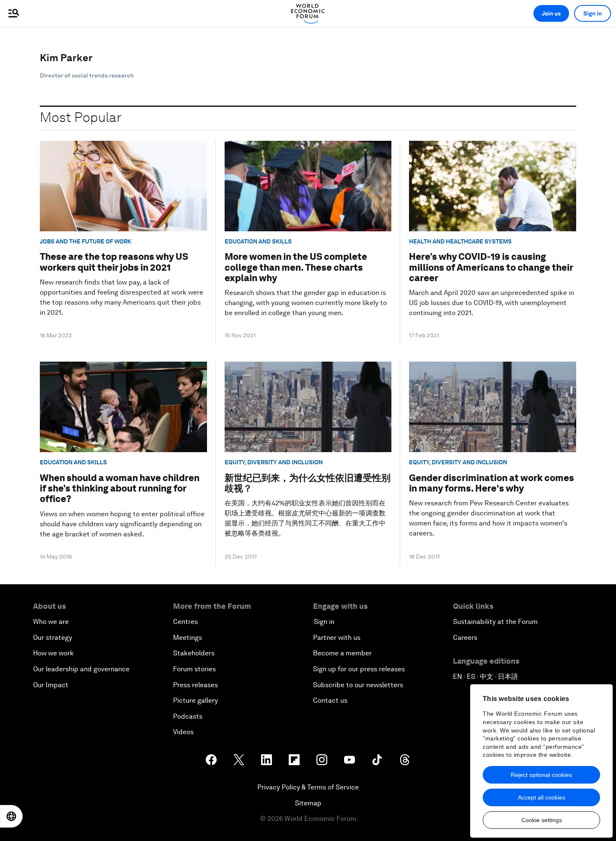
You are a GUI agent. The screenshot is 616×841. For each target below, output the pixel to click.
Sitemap (308, 803)
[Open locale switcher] (11, 816)
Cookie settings (541, 820)
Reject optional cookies (541, 774)
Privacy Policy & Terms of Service (308, 787)
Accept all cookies (541, 797)
